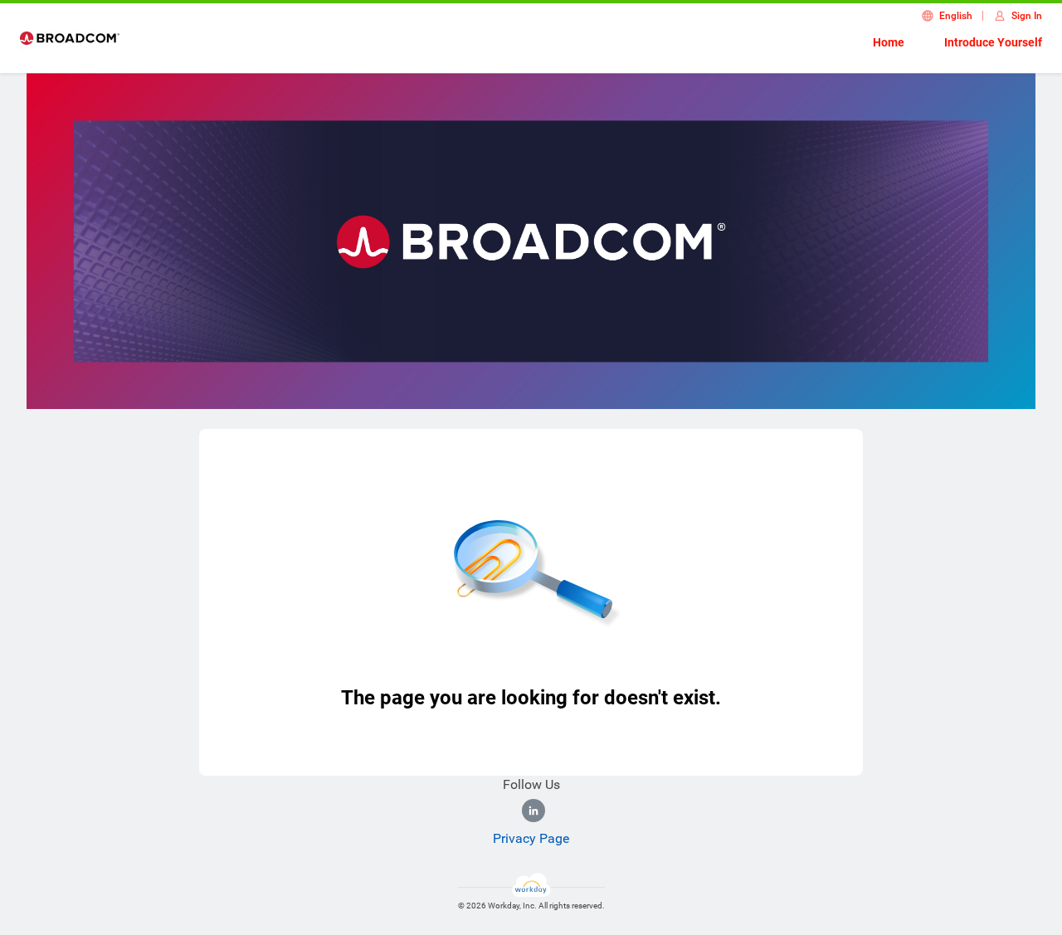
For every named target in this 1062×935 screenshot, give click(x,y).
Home (888, 42)
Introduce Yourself (993, 42)
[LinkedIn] (533, 810)
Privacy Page (531, 838)
